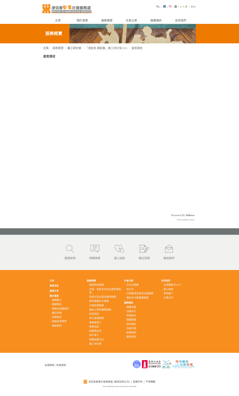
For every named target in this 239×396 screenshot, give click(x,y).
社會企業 (131, 20)
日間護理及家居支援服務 (139, 293)
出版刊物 (131, 328)
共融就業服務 (96, 305)
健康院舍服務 (96, 284)
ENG (193, 6)
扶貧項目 (94, 314)
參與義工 (168, 293)
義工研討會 (74, 48)
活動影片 (131, 311)
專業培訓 (94, 326)
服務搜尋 (70, 258)
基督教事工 (95, 322)
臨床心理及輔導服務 (100, 309)
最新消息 (54, 285)
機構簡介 (57, 300)
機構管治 (57, 304)
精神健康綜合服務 (99, 301)
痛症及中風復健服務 (137, 297)
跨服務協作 (95, 331)
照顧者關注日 (96, 339)
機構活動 (131, 307)
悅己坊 (130, 289)
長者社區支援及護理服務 (102, 296)
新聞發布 (131, 315)
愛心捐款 (119, 258)
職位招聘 (144, 258)
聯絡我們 (168, 258)
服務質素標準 (59, 321)
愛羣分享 (54, 291)
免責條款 (61, 365)
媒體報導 (94, 258)
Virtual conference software (185, 220)
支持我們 (180, 20)
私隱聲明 (49, 365)
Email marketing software (111, 386)
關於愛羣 (82, 20)
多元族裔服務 (96, 318)
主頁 (58, 20)
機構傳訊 (156, 20)
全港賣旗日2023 (172, 284)
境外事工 (94, 335)
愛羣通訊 (131, 332)
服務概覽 (107, 20)
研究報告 (131, 324)
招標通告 (57, 317)
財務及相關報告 (60, 308)
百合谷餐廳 (132, 284)
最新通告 (131, 336)
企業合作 (168, 297)
